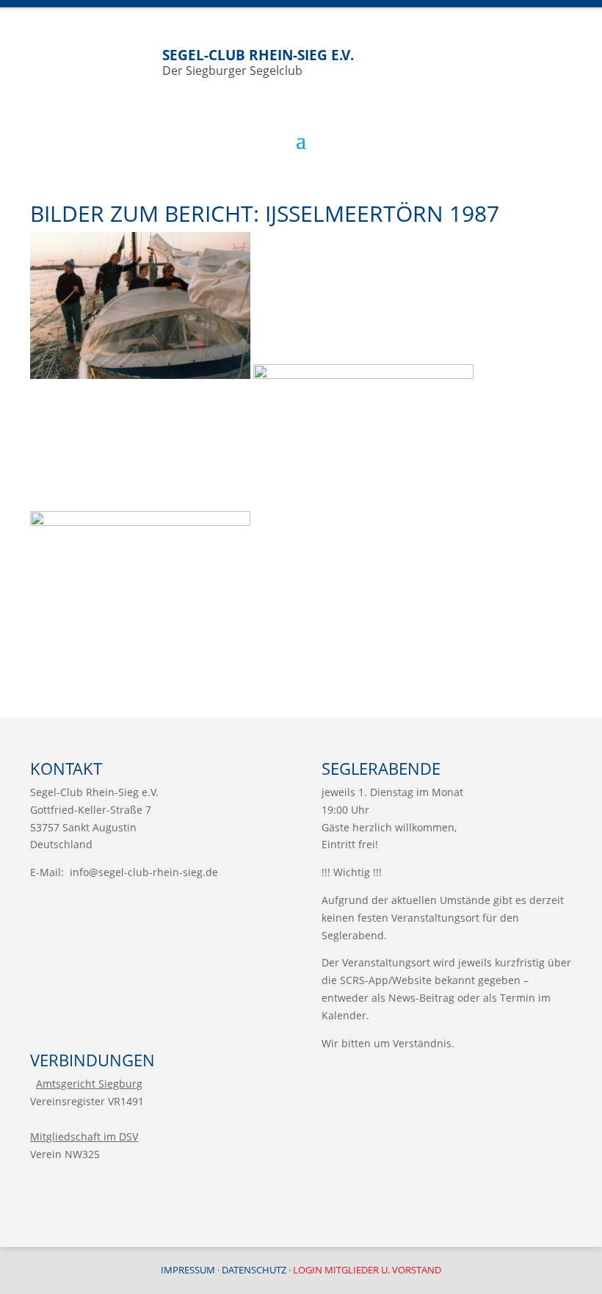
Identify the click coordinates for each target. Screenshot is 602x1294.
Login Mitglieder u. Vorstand (367, 1269)
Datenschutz (254, 1269)
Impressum (188, 1269)
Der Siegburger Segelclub (258, 62)
